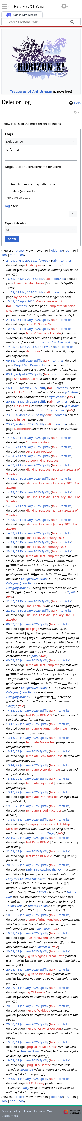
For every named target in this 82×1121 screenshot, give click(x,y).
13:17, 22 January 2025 (22, 724)
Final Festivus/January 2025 (45, 538)
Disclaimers (9, 1116)
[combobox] (41, 141)
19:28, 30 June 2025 (20, 347)
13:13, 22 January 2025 (22, 778)
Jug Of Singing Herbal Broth (45, 956)
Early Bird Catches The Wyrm (25, 879)
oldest (20, 250)
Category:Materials (34, 579)
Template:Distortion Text (43, 769)
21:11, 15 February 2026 (23, 320)
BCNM (43, 892)
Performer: (12, 149)
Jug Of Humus (35, 992)
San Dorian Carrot (26, 379)
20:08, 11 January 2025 (22, 951)
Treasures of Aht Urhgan (31, 91)
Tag (7, 206)
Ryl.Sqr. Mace (23, 297)
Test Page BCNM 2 (39, 856)
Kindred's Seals (37, 906)
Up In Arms (22, 392)
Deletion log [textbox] (14, 141)
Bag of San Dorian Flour (31, 365)
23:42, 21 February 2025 (23, 551)
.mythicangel (56, 397)
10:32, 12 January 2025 (22, 915)
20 (67, 250)
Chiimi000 (43, 928)
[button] (73, 214)
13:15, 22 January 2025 (22, 751)
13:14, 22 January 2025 (22, 765)
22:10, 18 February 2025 (23, 610)
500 (21, 255)
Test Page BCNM (37, 842)
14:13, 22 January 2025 (22, 710)
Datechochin (23, 429)
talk (54, 260)
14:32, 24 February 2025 (23, 533)
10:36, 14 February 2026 (23, 329)
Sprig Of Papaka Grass (41, 1047)
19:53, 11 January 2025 (22, 1079)
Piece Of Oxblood (38, 1010)
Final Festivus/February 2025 (46, 547)
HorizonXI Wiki (29, 6)
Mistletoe (26, 1069)
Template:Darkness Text (42, 797)
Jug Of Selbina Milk (39, 974)
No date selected (18, 197)
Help (77, 103)
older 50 (57, 250)
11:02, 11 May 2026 (20, 292)
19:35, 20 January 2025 (22, 806)
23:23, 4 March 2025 (20, 424)
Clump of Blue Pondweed (43, 919)
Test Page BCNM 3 (39, 715)
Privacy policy (10, 1111)
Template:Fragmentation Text (46, 728)
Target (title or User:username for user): (33, 167)
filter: (11, 206)
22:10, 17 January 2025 (22, 838)
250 (12, 255)
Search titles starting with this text (34, 184)
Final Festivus (35, 606)
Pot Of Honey (35, 1083)
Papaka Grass (30, 1051)
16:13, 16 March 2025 (21, 388)
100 (4, 255)
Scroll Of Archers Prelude (43, 333)
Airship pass (34, 265)
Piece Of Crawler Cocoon (43, 1028)
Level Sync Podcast (39, 451)
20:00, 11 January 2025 (22, 1006)
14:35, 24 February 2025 (23, 447)
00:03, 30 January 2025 (22, 624)
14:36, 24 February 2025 (23, 438)
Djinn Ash (20, 419)
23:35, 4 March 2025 (20, 415)
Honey (24, 1088)
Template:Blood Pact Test (43, 810)
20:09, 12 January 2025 (22, 865)
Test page (32, 629)
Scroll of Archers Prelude (58, 342)
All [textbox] (8, 230)
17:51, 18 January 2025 (22, 819)
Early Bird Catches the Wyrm (46, 869)
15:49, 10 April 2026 (20, 301)
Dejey (51, 833)
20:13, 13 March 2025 (21, 401)
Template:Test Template (42, 556)
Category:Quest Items (21, 583)
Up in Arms (70, 392)
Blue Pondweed (37, 938)
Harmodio (33, 351)
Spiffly (72, 592)
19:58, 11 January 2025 (22, 1042)
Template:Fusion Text (40, 742)
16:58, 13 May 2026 (20, 278)
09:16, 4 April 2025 (19, 360)
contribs (66, 260)
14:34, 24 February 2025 (23, 456)
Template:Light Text (39, 783)
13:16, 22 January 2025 (22, 738)
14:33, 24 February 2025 (23, 465)
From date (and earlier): (21, 191)
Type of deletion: (16, 223)
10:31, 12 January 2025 (22, 933)
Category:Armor (17, 588)
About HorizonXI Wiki (38, 1111)
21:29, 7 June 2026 (19, 260)
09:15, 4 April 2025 (19, 374)
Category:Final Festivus (42, 460)
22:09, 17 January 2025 (22, 851)
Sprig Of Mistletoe (38, 1065)
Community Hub (37, 442)
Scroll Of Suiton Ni (38, 324)
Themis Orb (14, 906)
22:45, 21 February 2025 (23, 601)
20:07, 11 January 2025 (22, 988)
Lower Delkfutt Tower (29, 283)
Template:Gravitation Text (44, 756)
